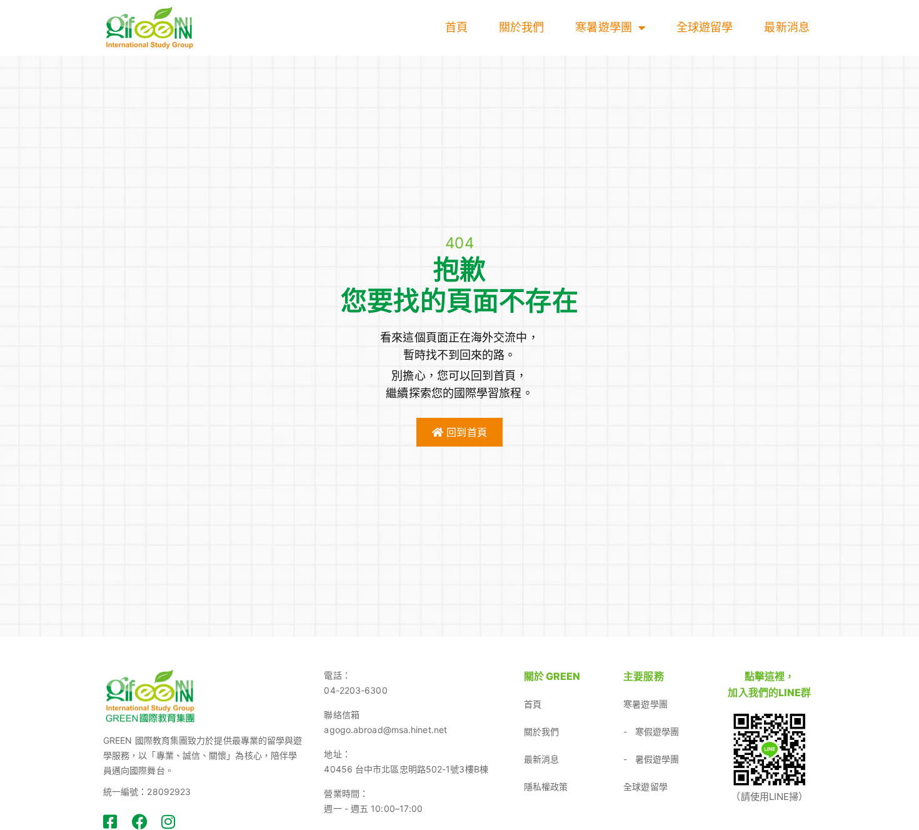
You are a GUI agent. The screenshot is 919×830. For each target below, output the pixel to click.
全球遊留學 (704, 27)
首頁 (456, 27)
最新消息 (786, 27)
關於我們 (521, 27)
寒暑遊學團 (603, 27)
